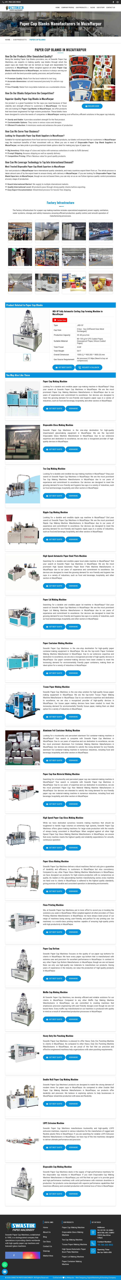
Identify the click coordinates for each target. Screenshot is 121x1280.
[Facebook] (113, 2)
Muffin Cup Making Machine (55, 992)
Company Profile (67, 7)
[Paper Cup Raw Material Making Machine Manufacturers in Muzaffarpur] (22, 791)
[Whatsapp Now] (5, 1265)
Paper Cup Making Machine (55, 381)
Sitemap (46, 1251)
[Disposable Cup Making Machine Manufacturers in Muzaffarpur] (22, 1184)
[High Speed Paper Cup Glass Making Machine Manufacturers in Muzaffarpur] (22, 835)
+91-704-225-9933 (12, 2)
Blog (45, 1237)
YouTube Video (61, 320)
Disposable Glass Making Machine (58, 425)
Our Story (101, 7)
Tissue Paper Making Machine (56, 686)
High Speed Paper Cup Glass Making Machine (63, 817)
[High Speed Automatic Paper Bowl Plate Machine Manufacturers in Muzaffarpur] (22, 573)
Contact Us (110, 7)
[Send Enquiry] (5, 1272)
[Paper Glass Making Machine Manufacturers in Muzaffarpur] (22, 879)
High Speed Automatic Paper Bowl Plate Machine (65, 555)
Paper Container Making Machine (58, 643)
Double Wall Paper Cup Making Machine (60, 1079)
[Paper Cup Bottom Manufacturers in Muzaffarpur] (22, 966)
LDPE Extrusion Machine (53, 1123)
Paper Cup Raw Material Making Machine (61, 774)
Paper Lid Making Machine (54, 599)
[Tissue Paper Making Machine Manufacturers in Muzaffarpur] (22, 704)
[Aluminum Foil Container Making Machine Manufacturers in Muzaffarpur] (22, 748)
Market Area (48, 1256)
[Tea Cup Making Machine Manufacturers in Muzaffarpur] (22, 486)
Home (58, 7)
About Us (47, 1232)
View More (73, 409)
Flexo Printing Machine (53, 904)
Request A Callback (90, 367)
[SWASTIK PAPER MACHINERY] (14, 8)
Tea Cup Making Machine (54, 468)
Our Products (81, 7)
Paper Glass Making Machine (56, 861)
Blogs (93, 7)
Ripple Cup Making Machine (55, 512)
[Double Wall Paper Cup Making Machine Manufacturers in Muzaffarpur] (22, 1097)
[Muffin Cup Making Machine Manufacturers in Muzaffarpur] (22, 1010)
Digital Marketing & (94, 1278)
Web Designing (81, 1278)
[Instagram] (118, 2)
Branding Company (109, 1278)
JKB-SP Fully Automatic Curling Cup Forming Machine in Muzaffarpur (77, 313)
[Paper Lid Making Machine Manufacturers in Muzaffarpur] (22, 617)
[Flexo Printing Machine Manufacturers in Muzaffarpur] (22, 922)
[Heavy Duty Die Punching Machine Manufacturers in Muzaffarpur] (22, 1053)
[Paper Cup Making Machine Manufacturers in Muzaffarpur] (22, 399)
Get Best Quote (65, 367)
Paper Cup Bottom (51, 948)
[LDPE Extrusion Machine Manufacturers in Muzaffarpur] (22, 1140)
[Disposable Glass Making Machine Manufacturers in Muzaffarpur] (22, 442)
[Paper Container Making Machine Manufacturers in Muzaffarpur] (22, 661)
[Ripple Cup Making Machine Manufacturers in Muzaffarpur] (22, 530)
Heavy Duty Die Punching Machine (58, 1035)
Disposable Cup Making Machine (57, 1166)
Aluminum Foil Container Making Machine (61, 730)
